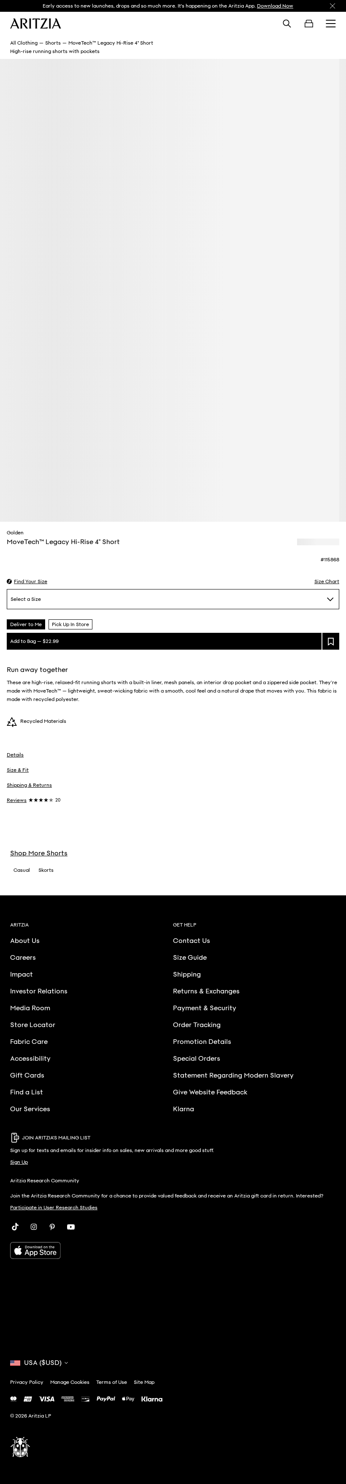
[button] (27, 581)
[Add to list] (330, 641)
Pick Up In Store (70, 624)
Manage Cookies (69, 1382)
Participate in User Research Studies (53, 1207)
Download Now (275, 5)
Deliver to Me (26, 624)
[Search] (287, 23)
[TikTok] (15, 1227)
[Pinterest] (52, 1227)
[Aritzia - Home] (35, 24)
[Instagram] (34, 1227)
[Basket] (308, 23)
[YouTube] (71, 1227)
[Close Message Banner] (332, 6)
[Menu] (330, 23)
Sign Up (19, 1162)
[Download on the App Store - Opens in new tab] (173, 1250)
